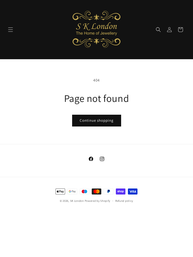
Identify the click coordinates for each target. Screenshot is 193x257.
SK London (77, 201)
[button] (10, 29)
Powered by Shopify (98, 201)
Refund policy (124, 201)
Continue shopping (97, 120)
